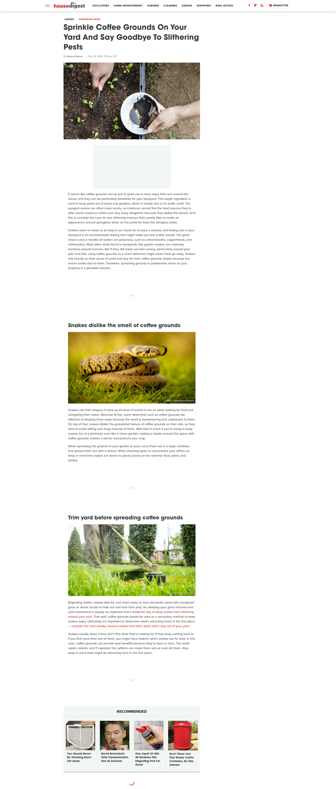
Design (187, 6)
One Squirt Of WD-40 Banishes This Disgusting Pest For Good (147, 759)
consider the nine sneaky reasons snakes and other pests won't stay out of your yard (130, 626)
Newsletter (280, 5)
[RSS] (262, 6)
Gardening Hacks (89, 19)
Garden (153, 6)
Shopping (204, 6)
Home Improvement (128, 6)
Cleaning (170, 6)
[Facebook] (249, 6)
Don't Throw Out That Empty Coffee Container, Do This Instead (181, 759)
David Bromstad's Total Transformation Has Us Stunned (114, 758)
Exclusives (101, 6)
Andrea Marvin (75, 56)
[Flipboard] (255, 6)
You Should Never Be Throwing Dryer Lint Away (79, 758)
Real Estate (224, 6)
